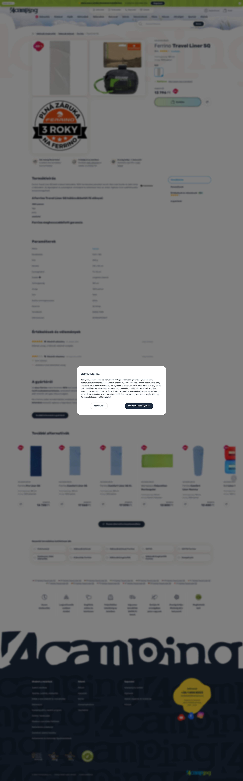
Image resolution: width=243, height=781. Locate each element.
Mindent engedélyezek (139, 406)
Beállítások (99, 406)
